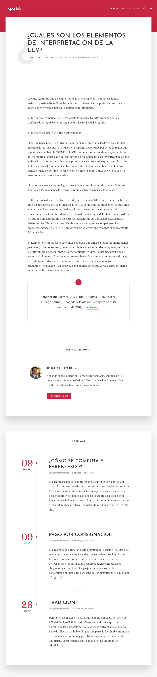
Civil (95, 57)
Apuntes (114, 9)
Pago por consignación (81, 534)
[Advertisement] (78, 78)
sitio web (93, 307)
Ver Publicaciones (59, 396)
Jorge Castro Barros (37, 57)
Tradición (62, 602)
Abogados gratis (130, 9)
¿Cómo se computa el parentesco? (77, 464)
